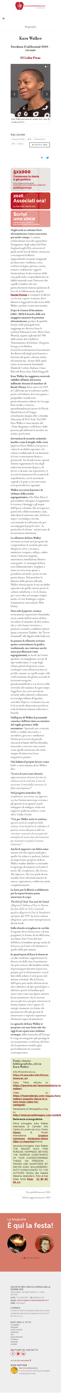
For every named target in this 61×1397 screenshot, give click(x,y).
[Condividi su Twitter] (47, 158)
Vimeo (17, 1132)
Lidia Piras (33, 58)
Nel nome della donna (28, 1368)
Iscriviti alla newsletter (20, 1360)
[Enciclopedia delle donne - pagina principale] (30, 5)
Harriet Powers (19, 294)
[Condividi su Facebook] (42, 158)
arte (13, 144)
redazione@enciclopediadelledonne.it (33, 1300)
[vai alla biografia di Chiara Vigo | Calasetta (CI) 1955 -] (16, 1243)
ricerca (20, 144)
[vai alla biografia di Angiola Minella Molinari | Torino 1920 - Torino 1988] (44, 1243)
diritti (29, 139)
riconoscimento (18, 139)
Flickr (30, 1179)
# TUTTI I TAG (39, 145)
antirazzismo (39, 139)
